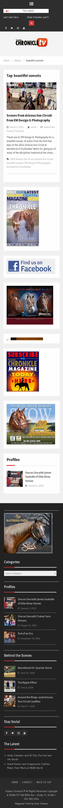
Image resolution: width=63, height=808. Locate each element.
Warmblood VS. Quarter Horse (35, 667)
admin (34, 127)
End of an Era (25, 633)
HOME (15, 782)
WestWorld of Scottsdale (19, 166)
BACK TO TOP (44, 782)
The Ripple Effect (27, 682)
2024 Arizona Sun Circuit (22, 159)
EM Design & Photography (37, 162)
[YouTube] (23, 28)
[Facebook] (6, 28)
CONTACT (27, 782)
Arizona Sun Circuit (44, 159)
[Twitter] (12, 28)
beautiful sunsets (15, 162)
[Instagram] (18, 28)
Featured (19, 130)
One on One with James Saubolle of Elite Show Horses (38, 476)
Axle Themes (41, 803)
